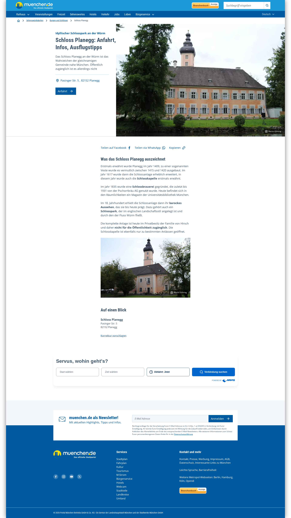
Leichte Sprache (188, 470)
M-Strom (121, 474)
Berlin (217, 477)
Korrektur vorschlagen (113, 335)
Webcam (121, 486)
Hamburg (227, 477)
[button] (23, 14)
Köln (182, 481)
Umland (120, 498)
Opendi (190, 481)
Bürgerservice (124, 478)
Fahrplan (121, 463)
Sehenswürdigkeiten (34, 20)
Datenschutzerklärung (183, 434)
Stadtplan (121, 459)
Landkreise (122, 494)
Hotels (120, 482)
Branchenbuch (205, 5)
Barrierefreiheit (207, 470)
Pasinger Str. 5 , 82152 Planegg (80, 80)
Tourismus (122, 471)
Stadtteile (121, 490)
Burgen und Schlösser (59, 20)
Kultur (120, 467)
